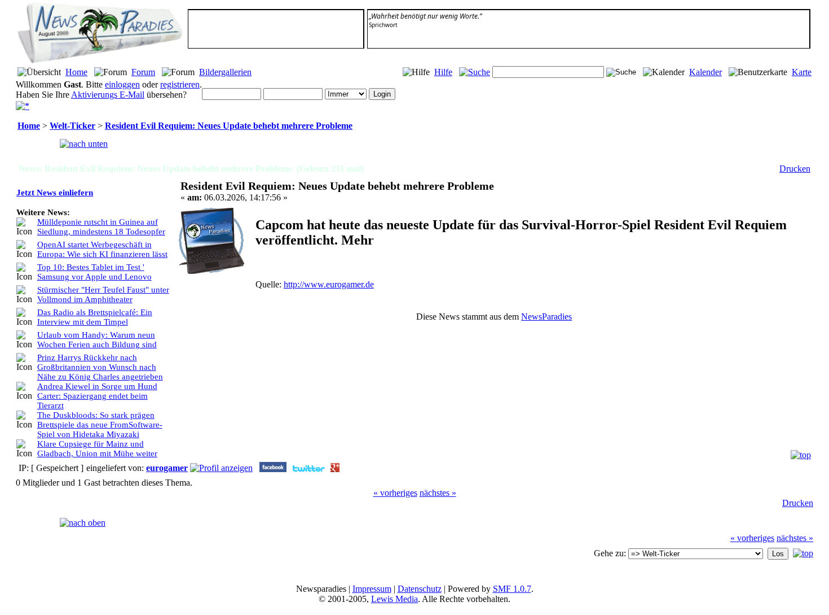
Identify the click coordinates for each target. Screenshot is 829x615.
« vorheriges (395, 493)
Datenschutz (420, 589)
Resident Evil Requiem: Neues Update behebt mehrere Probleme (228, 125)
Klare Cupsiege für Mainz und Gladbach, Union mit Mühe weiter (97, 448)
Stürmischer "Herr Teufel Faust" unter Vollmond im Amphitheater (103, 294)
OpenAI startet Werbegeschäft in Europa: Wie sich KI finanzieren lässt (102, 249)
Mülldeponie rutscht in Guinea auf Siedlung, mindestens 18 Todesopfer (101, 226)
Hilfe (443, 72)
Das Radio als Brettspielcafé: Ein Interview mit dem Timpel (94, 317)
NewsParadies (546, 316)
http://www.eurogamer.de (329, 284)
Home (76, 72)
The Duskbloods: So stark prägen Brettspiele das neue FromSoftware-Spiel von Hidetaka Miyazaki (99, 425)
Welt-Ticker (72, 125)
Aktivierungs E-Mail (107, 94)
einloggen (122, 84)
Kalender (705, 72)
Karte (802, 72)
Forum (143, 72)
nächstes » (438, 493)
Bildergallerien (225, 72)
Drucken (794, 168)
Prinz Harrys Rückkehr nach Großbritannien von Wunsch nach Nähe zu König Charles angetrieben (100, 367)
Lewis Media (394, 599)
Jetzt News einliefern (54, 192)
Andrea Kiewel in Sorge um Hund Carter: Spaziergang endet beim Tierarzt (97, 396)
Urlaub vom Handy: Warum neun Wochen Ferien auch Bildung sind (97, 339)
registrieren (180, 84)
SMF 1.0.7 (512, 589)
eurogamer (167, 468)
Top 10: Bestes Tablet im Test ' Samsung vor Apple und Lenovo (94, 272)
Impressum (371, 589)
